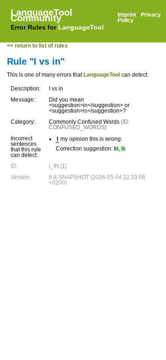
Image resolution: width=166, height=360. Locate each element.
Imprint (127, 15)
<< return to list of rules (37, 45)
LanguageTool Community (41, 15)
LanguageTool (81, 27)
